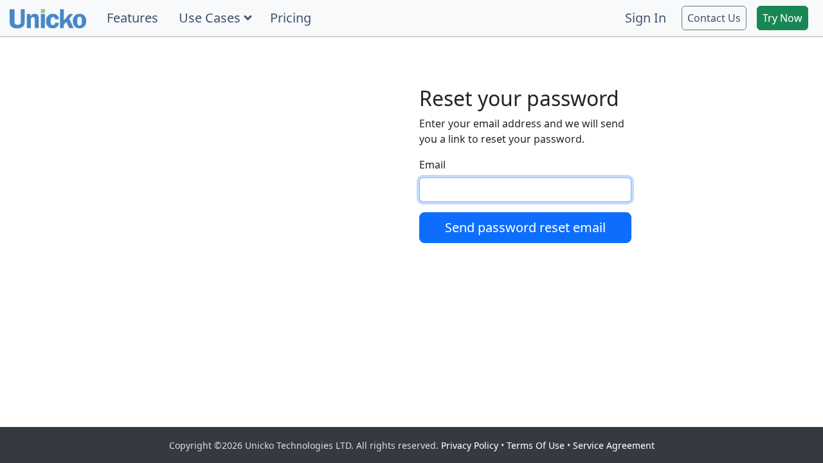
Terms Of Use (536, 445)
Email (432, 165)
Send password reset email (525, 227)
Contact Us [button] (714, 18)
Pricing (290, 17)
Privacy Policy (469, 445)
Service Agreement (614, 445)
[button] (214, 18)
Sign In (645, 17)
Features (132, 17)
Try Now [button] (782, 18)
